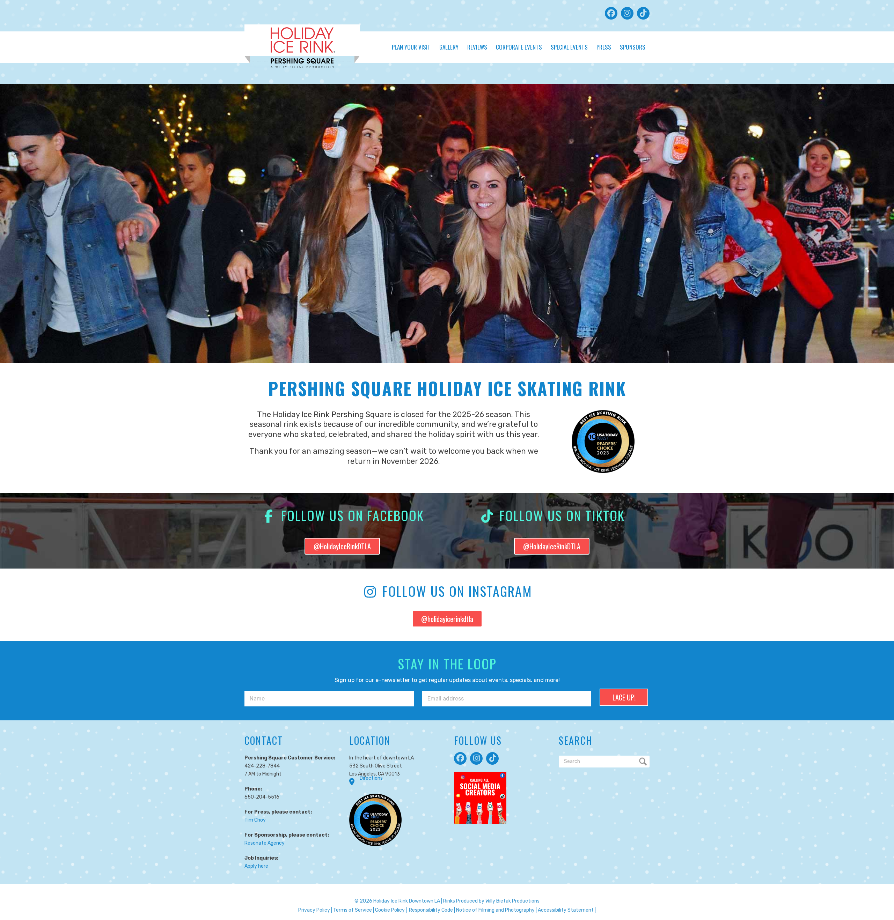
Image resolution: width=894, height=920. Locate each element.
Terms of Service (352, 910)
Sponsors (632, 47)
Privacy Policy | (315, 910)
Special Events (569, 47)
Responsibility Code (431, 910)
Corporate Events (519, 47)
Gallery (449, 47)
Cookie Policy (390, 910)
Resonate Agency (264, 843)
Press (603, 47)
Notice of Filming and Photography (495, 910)
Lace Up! (624, 697)
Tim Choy (255, 820)
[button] (611, 13)
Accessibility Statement (566, 910)
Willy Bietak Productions (512, 901)
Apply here (256, 866)
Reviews (477, 47)
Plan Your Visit (411, 47)
